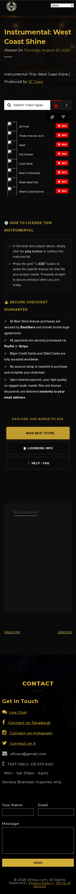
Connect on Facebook (28, 723)
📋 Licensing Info (38, 448)
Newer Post (12, 631)
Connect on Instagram (30, 733)
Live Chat (18, 712)
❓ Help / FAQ (38, 463)
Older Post (65, 631)
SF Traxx (35, 82)
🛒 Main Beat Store (38, 433)
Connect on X (22, 743)
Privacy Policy (40, 883)
